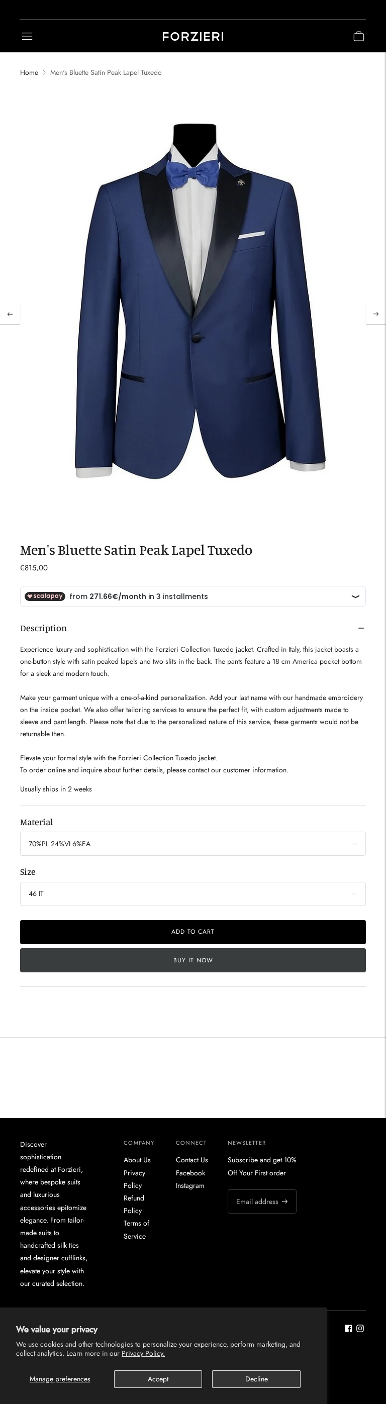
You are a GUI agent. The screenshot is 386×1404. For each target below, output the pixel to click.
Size (28, 871)
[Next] (376, 314)
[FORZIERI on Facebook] (348, 1330)
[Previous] (10, 314)
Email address (256, 1189)
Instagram (190, 1185)
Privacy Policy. (143, 1353)
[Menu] (27, 36)
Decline (256, 1379)
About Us (137, 1160)
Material (36, 821)
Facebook (190, 1173)
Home (29, 72)
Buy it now (193, 960)
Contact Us (192, 1160)
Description (43, 627)
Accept (158, 1379)
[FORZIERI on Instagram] (360, 1330)
